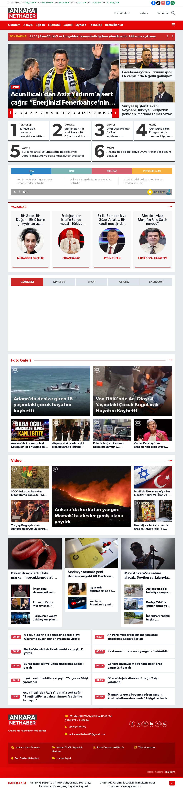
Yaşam (110, 148)
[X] (139, 724)
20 (110, 113)
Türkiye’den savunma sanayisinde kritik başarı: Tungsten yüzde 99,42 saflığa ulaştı (32, 132)
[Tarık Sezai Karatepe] (152, 240)
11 (62, 113)
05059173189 (77, 727)
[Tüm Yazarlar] (170, 206)
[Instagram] (145, 724)
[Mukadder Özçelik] (30, 240)
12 (68, 113)
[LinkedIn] (151, 724)
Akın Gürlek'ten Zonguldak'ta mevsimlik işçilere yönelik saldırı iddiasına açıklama (161, 132)
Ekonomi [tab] (156, 281)
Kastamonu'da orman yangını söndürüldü (138, 651)
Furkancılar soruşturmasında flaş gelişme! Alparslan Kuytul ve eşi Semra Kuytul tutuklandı (53, 153)
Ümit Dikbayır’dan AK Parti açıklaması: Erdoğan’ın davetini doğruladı (118, 132)
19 (104, 113)
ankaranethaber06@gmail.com (87, 734)
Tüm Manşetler (147, 747)
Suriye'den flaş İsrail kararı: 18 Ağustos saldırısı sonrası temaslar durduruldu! (75, 132)
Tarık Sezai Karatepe (152, 258)
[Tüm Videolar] (170, 460)
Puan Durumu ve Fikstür (110, 747)
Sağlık (67, 24)
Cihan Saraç (71, 258)
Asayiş (28, 24)
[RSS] (164, 724)
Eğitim (40, 24)
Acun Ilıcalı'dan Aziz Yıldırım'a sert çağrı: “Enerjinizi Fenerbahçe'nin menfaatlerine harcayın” (52, 696)
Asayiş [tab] (124, 281)
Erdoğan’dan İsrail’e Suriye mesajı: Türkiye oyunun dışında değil (71, 220)
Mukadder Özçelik (30, 258)
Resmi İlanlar (114, 24)
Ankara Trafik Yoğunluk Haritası (67, 749)
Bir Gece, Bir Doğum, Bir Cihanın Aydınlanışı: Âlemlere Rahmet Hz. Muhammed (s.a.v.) (30, 220)
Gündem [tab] (27, 281)
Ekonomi (54, 24)
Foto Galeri (121, 13)
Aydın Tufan (111, 258)
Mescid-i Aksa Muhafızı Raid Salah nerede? (152, 219)
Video (144, 13)
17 (94, 113)
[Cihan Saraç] (71, 240)
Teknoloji (95, 24)
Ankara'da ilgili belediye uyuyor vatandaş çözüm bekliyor (139, 153)
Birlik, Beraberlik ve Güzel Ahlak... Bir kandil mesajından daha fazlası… (111, 220)
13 (73, 113)
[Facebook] (132, 724)
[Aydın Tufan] (111, 240)
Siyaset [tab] (59, 281)
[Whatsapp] (158, 724)
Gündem (14, 24)
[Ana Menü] (173, 25)
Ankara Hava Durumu (28, 747)
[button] (168, 36)
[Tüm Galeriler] (170, 360)
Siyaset (80, 24)
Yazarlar (162, 13)
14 (78, 113)
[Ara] (173, 13)
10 (57, 113)
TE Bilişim (170, 771)
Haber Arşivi (64, 758)
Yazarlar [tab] (18, 206)
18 (99, 113)
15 (83, 113)
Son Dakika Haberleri (27, 758)
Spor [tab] (91, 281)
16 (89, 113)
